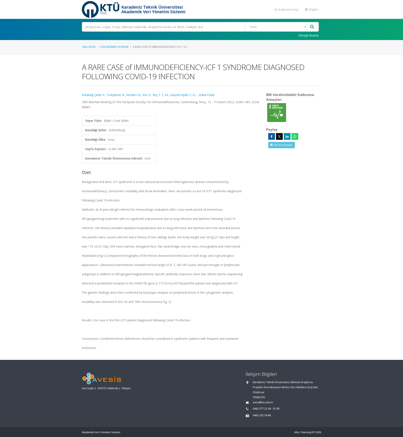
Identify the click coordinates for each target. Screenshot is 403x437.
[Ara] (312, 27)
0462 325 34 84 (262, 415)
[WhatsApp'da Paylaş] (295, 136)
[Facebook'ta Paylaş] (271, 136)
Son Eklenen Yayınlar (114, 46)
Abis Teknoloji (303, 432)
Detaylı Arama (308, 35)
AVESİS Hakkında (107, 388)
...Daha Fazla (205, 95)
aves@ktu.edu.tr (263, 402)
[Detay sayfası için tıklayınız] (276, 112)
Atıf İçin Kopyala (283, 145)
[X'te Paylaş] (279, 136)
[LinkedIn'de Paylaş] (287, 136)
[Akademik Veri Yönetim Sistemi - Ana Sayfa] (101, 9)
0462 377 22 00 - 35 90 (266, 408)
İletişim (126, 388)
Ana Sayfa (89, 46)
